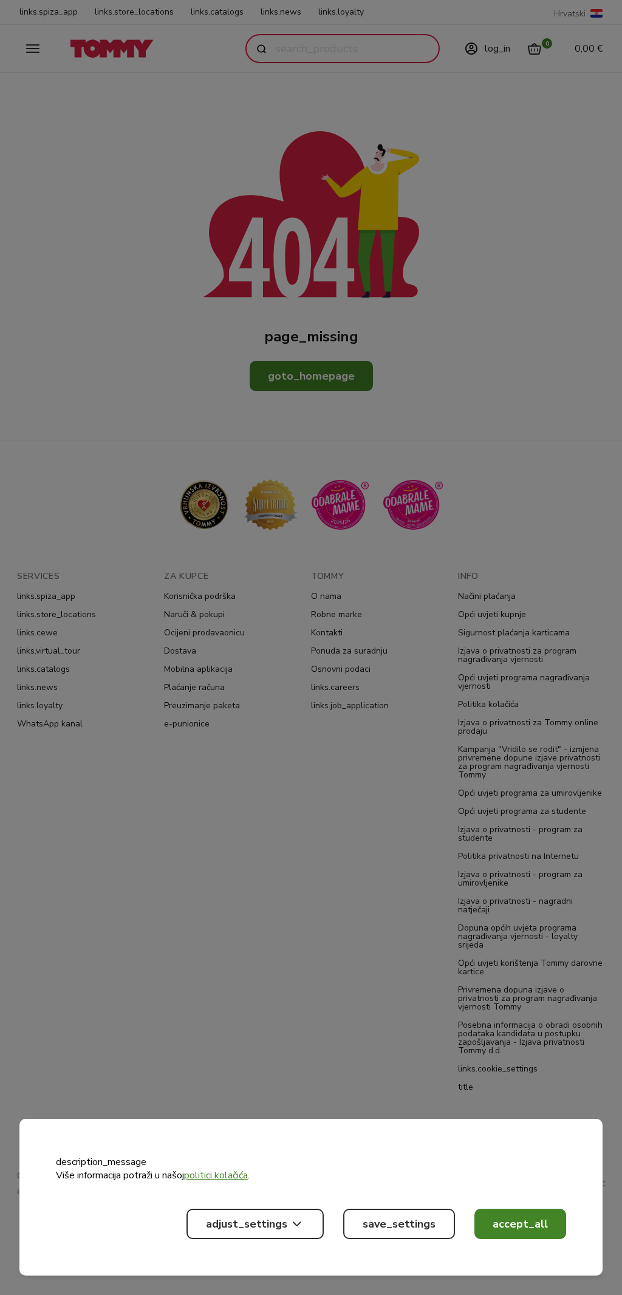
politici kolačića (216, 1175)
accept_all (520, 1224)
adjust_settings (246, 1224)
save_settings (399, 1224)
